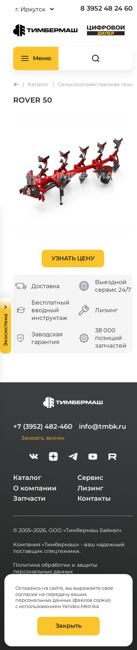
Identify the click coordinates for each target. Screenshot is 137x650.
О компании (35, 488)
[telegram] (73, 457)
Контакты (94, 498)
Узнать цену (73, 258)
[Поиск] (95, 58)
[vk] (33, 457)
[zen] (53, 457)
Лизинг (90, 488)
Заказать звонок (42, 437)
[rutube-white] (112, 457)
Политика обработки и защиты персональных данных (55, 568)
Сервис (90, 478)
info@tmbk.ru (102, 426)
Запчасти (29, 498)
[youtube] (92, 457)
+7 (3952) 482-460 (42, 426)
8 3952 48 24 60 (106, 8)
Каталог (27, 478)
